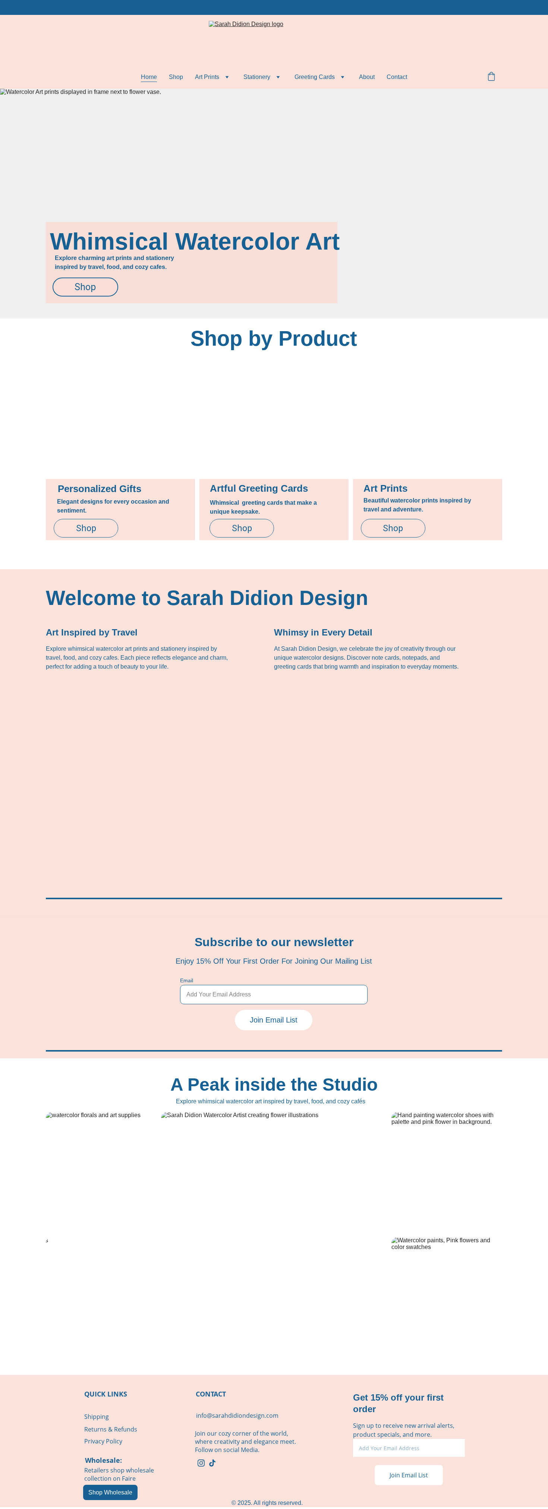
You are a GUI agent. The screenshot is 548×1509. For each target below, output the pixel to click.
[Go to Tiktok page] (212, 1463)
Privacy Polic (101, 1441)
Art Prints (207, 77)
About (367, 77)
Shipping (96, 1417)
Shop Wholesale (110, 1492)
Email (186, 980)
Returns (95, 1429)
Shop (176, 77)
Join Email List (273, 1020)
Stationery (256, 77)
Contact (397, 77)
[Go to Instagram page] (201, 1463)
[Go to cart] (491, 77)
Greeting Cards (315, 77)
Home (149, 77)
